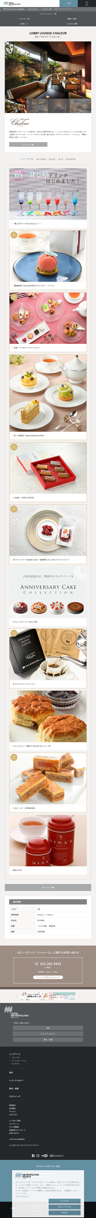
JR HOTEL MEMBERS (17, 1139)
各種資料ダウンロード (17, 1130)
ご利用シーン (24, 24)
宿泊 (48, 1028)
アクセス (12, 1111)
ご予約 (68, 3)
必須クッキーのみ (64, 1207)
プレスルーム (14, 1124)
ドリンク (52, 159)
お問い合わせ (14, 1133)
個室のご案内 (72, 19)
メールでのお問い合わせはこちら (48, 977)
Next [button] (79, 996)
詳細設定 (64, 1213)
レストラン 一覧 (46, 9)
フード (60, 159)
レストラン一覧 (24, 19)
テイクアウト (71, 159)
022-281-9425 (50, 963)
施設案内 (12, 1105)
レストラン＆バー (33, 9)
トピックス (15, 1057)
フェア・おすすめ (26, 159)
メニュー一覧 (28, 144)
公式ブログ (13, 1114)
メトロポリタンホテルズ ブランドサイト (24, 1145)
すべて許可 (65, 1201)
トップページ (14, 1054)
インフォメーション (18, 1060)
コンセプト (15, 1063)
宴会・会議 (48, 1040)
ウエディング (14, 1096)
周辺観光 (12, 1108)
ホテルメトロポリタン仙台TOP (15, 9)
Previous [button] (16, 996)
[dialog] (48, 1193)
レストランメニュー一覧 (48, 14)
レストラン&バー (16, 1080)
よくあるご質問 (72, 24)
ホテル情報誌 (14, 1127)
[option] (34, 996)
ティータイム (41, 159)
